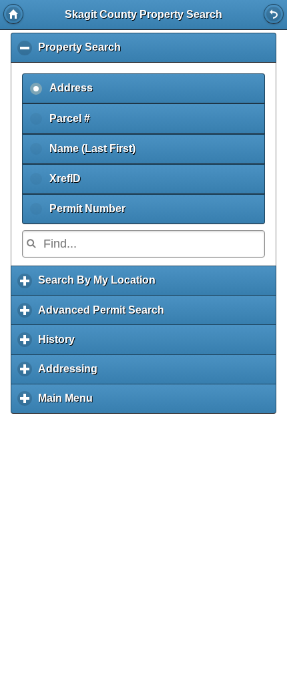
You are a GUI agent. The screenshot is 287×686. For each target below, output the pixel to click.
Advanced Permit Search (104, 314)
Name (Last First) (92, 148)
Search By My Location (100, 285)
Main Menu (68, 403)
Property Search (82, 52)
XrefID (65, 178)
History (59, 344)
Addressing (71, 373)
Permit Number (87, 208)
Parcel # (69, 118)
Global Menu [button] (13, 14)
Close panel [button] (274, 14)
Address (71, 87)
